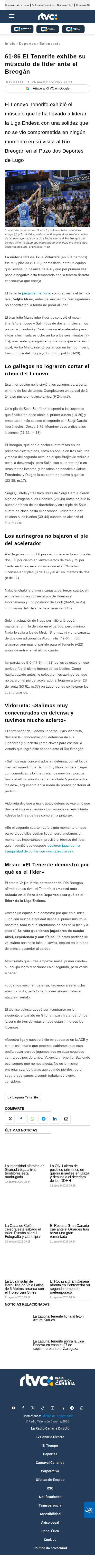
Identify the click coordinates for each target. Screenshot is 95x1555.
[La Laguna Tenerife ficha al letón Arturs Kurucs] (17, 1319)
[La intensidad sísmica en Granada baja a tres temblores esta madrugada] (25, 1150)
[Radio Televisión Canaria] (47, 1380)
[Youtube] (13, 1408)
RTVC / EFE (15, 82)
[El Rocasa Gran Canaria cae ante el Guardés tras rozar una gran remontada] (70, 1209)
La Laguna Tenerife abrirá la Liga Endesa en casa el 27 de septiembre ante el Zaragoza (58, 1345)
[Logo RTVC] (47, 17)
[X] (10, 1119)
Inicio (10, 43)
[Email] (66, 1119)
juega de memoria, (36, 293)
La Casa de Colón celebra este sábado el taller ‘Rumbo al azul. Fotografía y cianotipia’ (23, 1231)
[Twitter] (33, 1408)
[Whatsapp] (81, 1408)
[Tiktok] (42, 1408)
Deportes (27, 43)
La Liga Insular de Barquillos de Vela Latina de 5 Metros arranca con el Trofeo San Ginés (24, 1286)
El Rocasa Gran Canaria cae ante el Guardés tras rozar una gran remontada (69, 1231)
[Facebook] (21, 1119)
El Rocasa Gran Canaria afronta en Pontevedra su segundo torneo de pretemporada (70, 1286)
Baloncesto (50, 43)
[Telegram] (43, 1119)
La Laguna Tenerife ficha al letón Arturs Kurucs (58, 1318)
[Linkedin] (54, 1119)
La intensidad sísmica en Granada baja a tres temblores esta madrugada (24, 1171)
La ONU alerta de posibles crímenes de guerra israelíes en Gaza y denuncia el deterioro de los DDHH (69, 1173)
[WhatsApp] (32, 1119)
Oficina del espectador (57, 1416)
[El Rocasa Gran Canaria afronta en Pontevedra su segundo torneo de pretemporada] (70, 1265)
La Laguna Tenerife (23, 1097)
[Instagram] (52, 1408)
